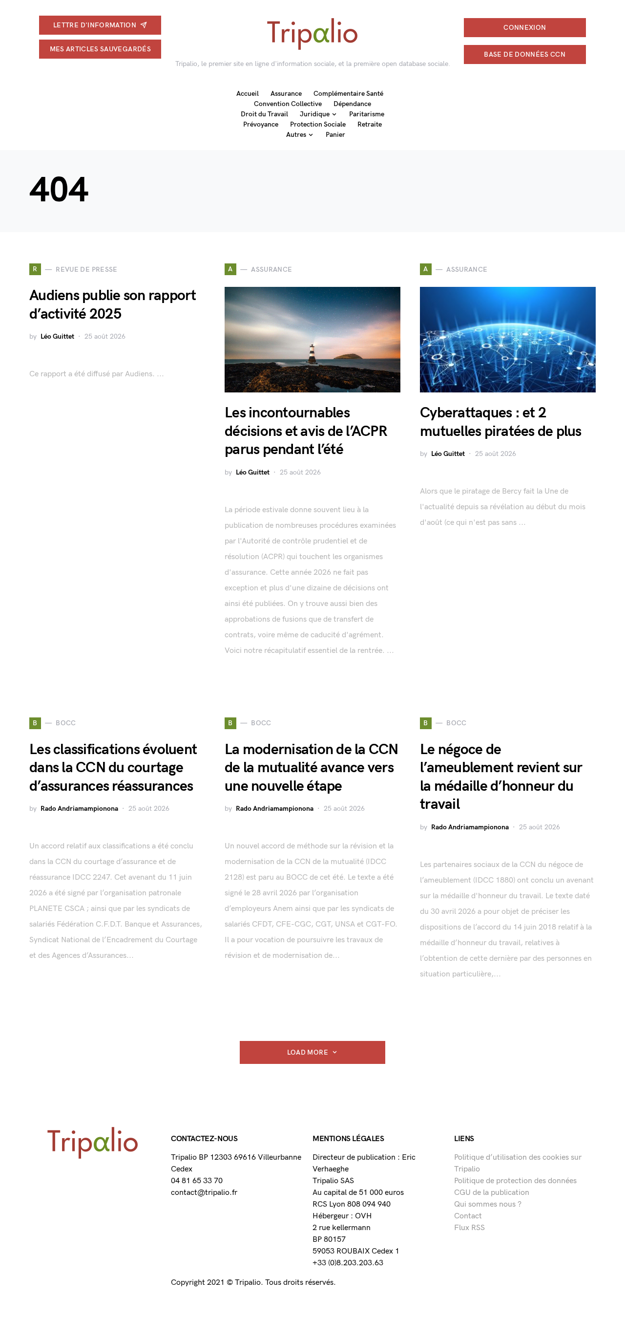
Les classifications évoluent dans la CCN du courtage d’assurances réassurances (113, 768)
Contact (468, 1216)
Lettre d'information (94, 25)
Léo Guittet (57, 336)
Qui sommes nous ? (487, 1204)
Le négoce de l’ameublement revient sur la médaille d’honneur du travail (501, 777)
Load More (307, 1052)
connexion (524, 27)
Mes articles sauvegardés (100, 49)
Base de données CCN (524, 54)
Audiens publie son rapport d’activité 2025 (112, 305)
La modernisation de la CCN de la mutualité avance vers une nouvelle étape (311, 768)
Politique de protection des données (515, 1181)
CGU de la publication (491, 1192)
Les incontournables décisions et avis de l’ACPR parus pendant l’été (306, 431)
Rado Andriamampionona (79, 808)
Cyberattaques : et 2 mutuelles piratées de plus (501, 422)
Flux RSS (469, 1228)
